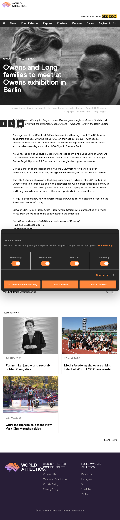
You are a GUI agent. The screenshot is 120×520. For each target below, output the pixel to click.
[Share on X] (11, 123)
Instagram (86, 479)
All (3, 23)
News (13, 23)
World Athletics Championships (19, 291)
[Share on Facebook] (3, 123)
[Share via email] (20, 123)
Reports (47, 23)
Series (90, 23)
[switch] (45, 263)
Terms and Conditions (55, 479)
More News (110, 439)
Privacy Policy (50, 489)
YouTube (86, 489)
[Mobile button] (30, 5)
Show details (103, 275)
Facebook (86, 474)
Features (77, 23)
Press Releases (29, 23)
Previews (62, 23)
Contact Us (49, 474)
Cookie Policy (105, 245)
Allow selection (60, 284)
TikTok (85, 494)
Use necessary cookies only (22, 284)
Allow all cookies (98, 284)
